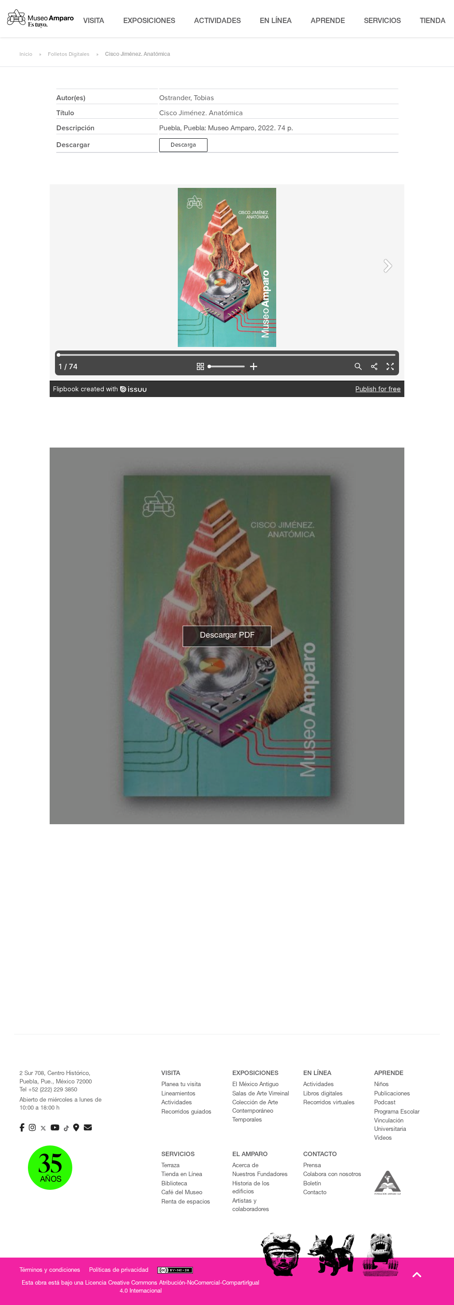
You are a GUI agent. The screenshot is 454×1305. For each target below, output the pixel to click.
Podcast (384, 1103)
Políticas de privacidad (119, 1271)
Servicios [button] (382, 21)
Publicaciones (392, 1094)
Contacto (314, 1193)
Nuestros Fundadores (260, 1175)
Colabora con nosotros (332, 1175)
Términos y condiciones (50, 1271)
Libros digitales (323, 1094)
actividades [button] (217, 21)
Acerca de (245, 1166)
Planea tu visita (181, 1085)
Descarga (183, 144)
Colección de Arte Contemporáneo (255, 1107)
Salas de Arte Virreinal (260, 1094)
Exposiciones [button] (149, 21)
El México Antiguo (255, 1085)
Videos (383, 1138)
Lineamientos (178, 1094)
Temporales (247, 1120)
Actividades (176, 1103)
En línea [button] (276, 21)
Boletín (312, 1184)
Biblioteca (174, 1184)
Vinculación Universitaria (390, 1125)
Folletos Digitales (69, 54)
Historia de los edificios (251, 1188)
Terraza (170, 1166)
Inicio (26, 54)
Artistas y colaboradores (250, 1206)
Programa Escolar (396, 1112)
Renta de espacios (185, 1202)
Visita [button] (93, 21)
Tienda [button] (433, 21)
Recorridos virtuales (329, 1103)
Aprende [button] (328, 21)
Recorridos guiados (186, 1112)
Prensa (312, 1166)
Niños (381, 1085)
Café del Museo (181, 1193)
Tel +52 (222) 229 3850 (48, 1090)
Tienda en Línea (181, 1175)
